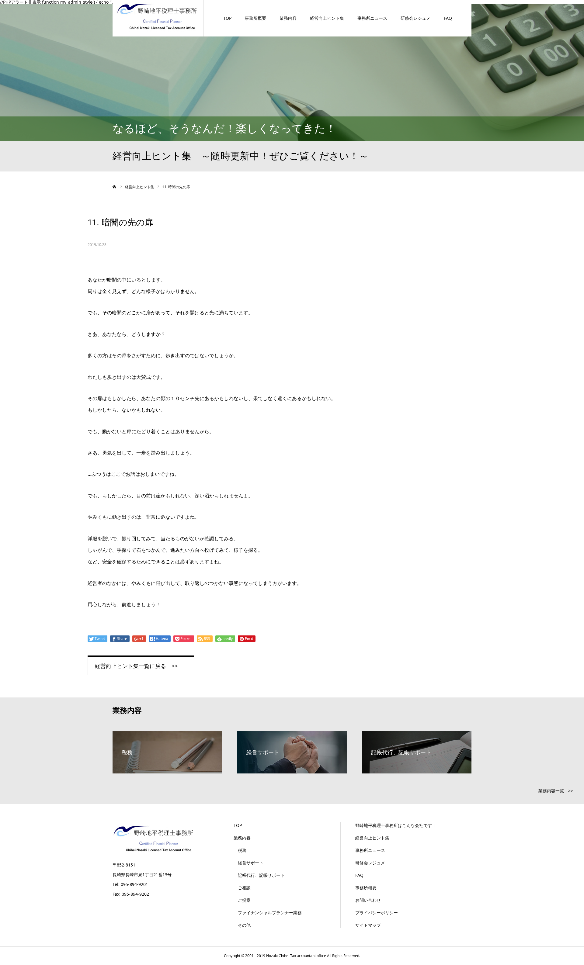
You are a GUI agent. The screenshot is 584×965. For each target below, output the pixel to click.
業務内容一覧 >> (555, 791)
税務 (240, 850)
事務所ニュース (372, 18)
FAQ (448, 18)
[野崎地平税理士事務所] (158, 16)
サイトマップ (368, 925)
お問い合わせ (368, 900)
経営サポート (248, 863)
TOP (227, 18)
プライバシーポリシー (376, 912)
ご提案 (242, 900)
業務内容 (288, 18)
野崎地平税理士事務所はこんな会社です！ (395, 825)
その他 (242, 925)
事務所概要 (255, 18)
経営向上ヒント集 (327, 18)
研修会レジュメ (415, 18)
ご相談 (242, 888)
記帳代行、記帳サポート (259, 875)
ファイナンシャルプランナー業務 (268, 912)
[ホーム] (115, 186)
